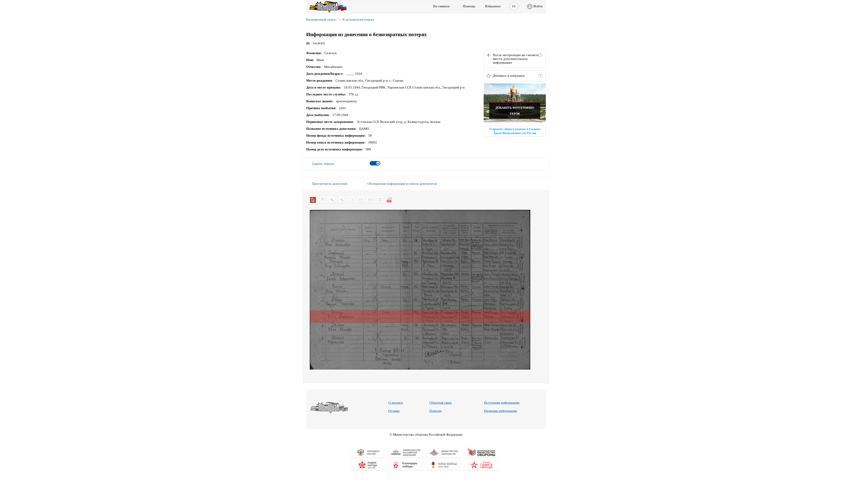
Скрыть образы (323, 163)
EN (514, 6)
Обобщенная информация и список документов (402, 183)
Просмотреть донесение (329, 183)
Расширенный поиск (321, 19)
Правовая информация (500, 411)
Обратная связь (440, 402)
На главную (441, 6)
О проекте (395, 402)
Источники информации (501, 402)
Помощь (435, 411)
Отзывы (394, 411)
